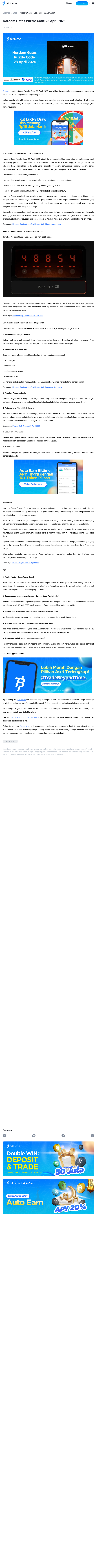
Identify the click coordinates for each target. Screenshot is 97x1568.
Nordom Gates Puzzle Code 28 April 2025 (37, 13)
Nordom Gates (10, 741)
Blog (15, 13)
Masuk (69, 3)
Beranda (6, 13)
